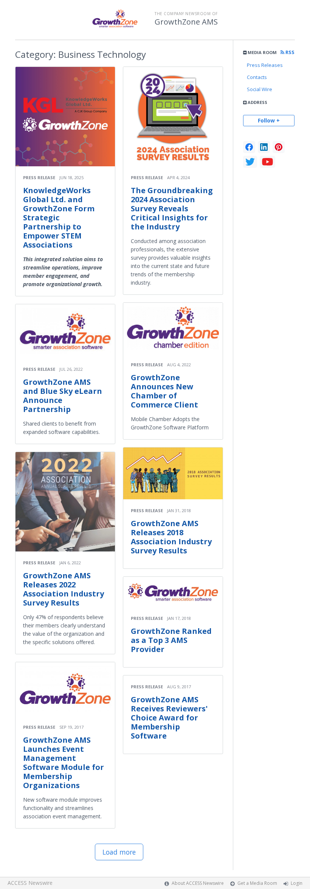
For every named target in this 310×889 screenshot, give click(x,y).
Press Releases (265, 65)
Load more (119, 851)
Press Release (39, 177)
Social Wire (259, 89)
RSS (289, 52)
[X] (250, 162)
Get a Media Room (257, 883)
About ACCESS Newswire (198, 883)
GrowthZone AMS (186, 22)
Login (296, 883)
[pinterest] (279, 147)
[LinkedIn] (264, 147)
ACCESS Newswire (30, 882)
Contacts (257, 77)
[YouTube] (267, 162)
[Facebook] (249, 147)
